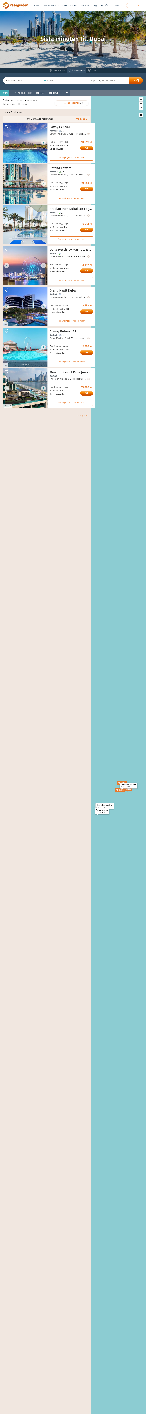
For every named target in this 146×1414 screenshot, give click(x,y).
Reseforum (106, 5)
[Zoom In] (141, 99)
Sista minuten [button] (69, 5)
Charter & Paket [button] (51, 5)
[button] (24, 80)
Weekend (85, 5)
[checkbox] (12, 93)
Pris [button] (30, 93)
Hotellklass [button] (40, 93)
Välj (86, 148)
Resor (36, 5)
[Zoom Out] (141, 103)
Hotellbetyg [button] (53, 93)
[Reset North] (141, 108)
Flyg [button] (95, 5)
